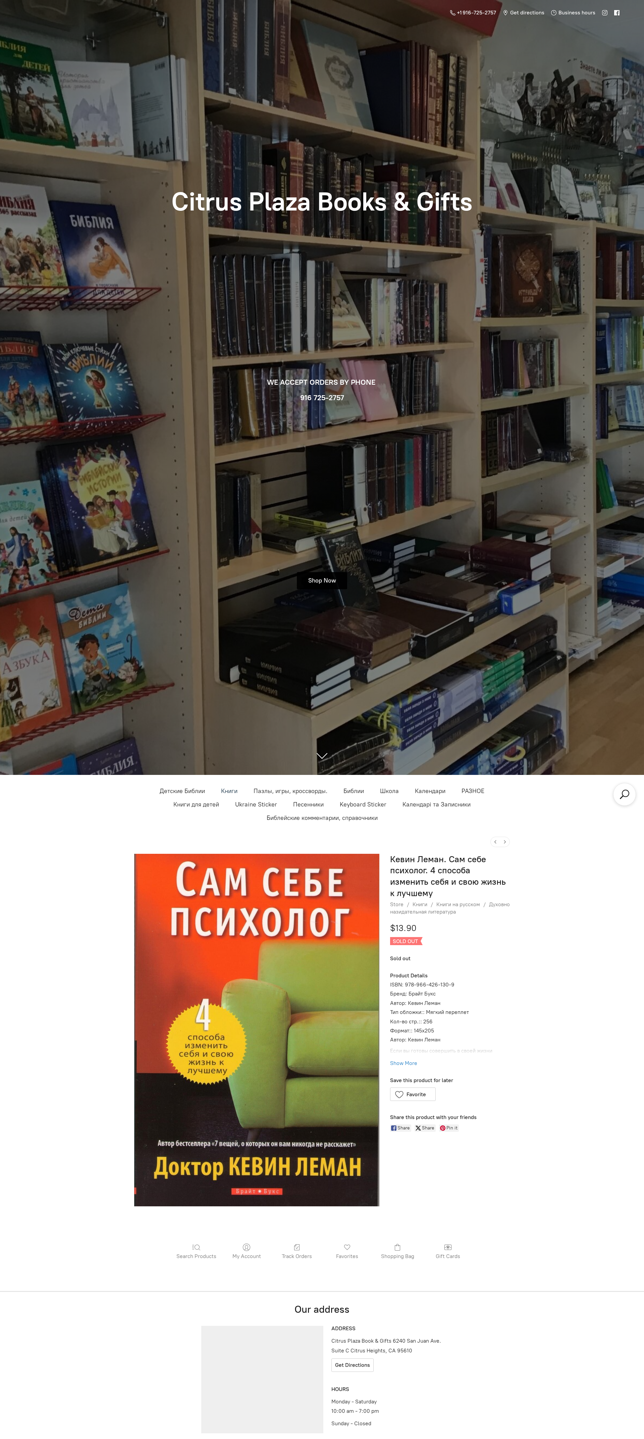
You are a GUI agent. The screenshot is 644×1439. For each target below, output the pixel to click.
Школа (389, 791)
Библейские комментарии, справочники (322, 818)
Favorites (347, 1256)
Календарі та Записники (436, 804)
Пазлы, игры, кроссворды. (290, 791)
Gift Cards (448, 1256)
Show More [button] (403, 1063)
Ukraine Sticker (256, 804)
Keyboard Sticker (363, 804)
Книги (229, 791)
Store (397, 904)
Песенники (308, 804)
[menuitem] (495, 842)
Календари (430, 791)
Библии (353, 791)
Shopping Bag (397, 1256)
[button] (413, 1094)
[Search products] (625, 794)
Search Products (196, 1256)
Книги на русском (458, 904)
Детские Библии (182, 791)
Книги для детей (196, 804)
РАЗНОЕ (473, 791)
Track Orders (297, 1256)
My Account (246, 1256)
